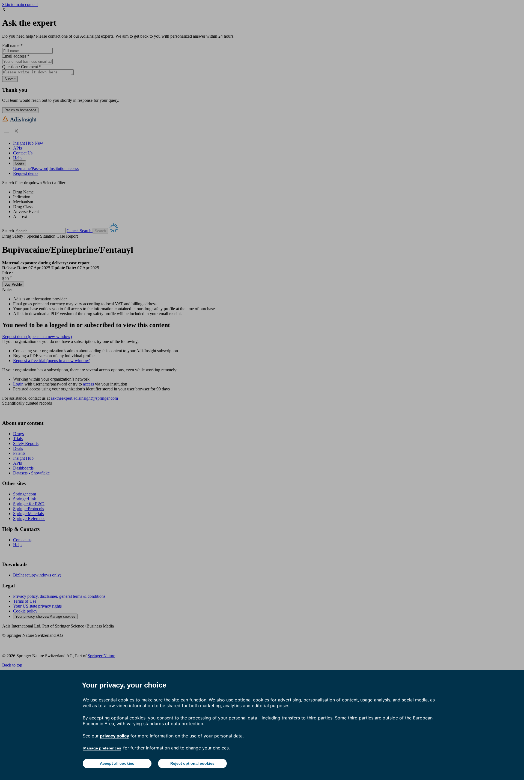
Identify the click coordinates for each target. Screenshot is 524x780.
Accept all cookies (117, 763)
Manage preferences (102, 748)
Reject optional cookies (192, 763)
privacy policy (114, 736)
